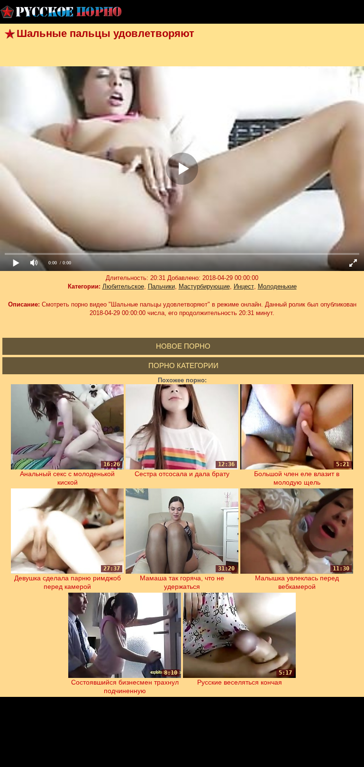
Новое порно (183, 346)
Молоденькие (277, 286)
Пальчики (161, 286)
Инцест (244, 286)
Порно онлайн (61, 12)
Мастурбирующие (204, 286)
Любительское (123, 286)
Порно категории (183, 365)
